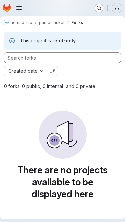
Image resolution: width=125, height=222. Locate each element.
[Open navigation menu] (19, 8)
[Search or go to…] (99, 8)
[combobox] (25, 71)
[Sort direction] (52, 71)
